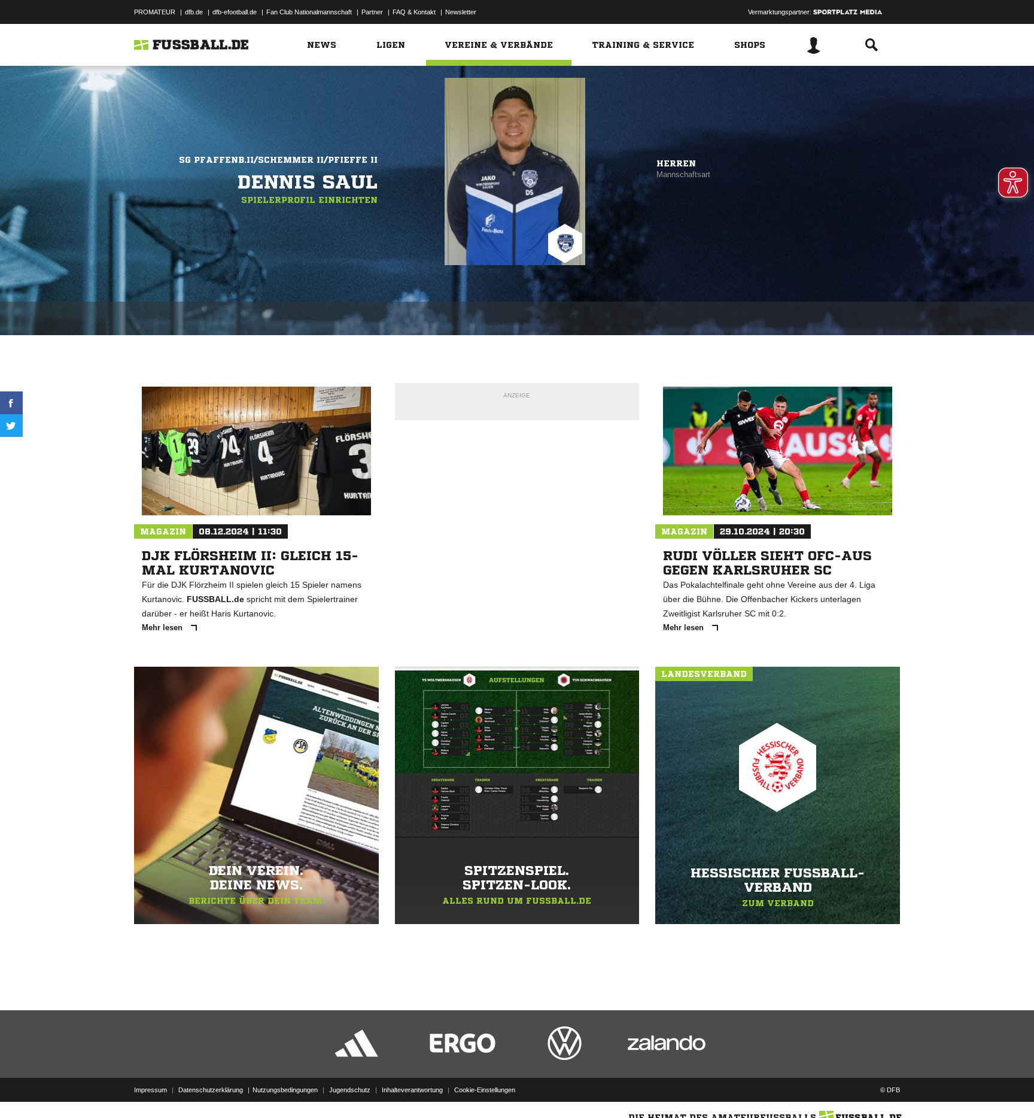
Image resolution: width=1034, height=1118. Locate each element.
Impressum (150, 1089)
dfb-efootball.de (234, 12)
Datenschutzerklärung (210, 1089)
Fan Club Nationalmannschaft (309, 12)
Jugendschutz (349, 1089)
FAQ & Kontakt (414, 12)
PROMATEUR (154, 12)
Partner (372, 12)
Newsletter (460, 12)
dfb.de (194, 12)
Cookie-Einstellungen (484, 1089)
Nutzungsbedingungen (285, 1089)
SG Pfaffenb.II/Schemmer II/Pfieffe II (278, 160)
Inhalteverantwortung (412, 1089)
